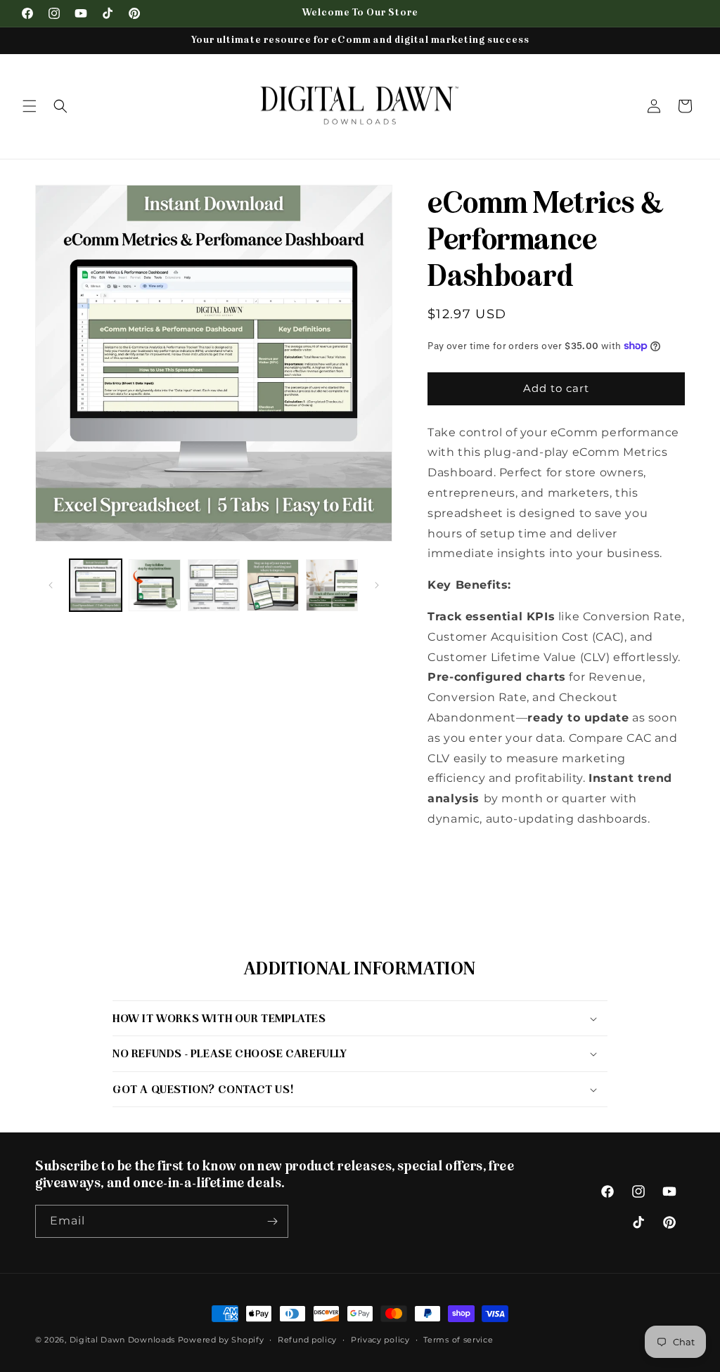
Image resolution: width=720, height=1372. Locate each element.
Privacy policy (380, 1340)
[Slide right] (376, 585)
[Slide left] (50, 585)
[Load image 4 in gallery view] (273, 585)
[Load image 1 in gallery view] (96, 585)
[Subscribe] (272, 1221)
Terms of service (458, 1340)
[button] (29, 106)
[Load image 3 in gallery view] (214, 585)
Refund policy (307, 1340)
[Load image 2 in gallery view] (155, 585)
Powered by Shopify (221, 1340)
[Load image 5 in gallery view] (332, 585)
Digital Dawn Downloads (122, 1340)
